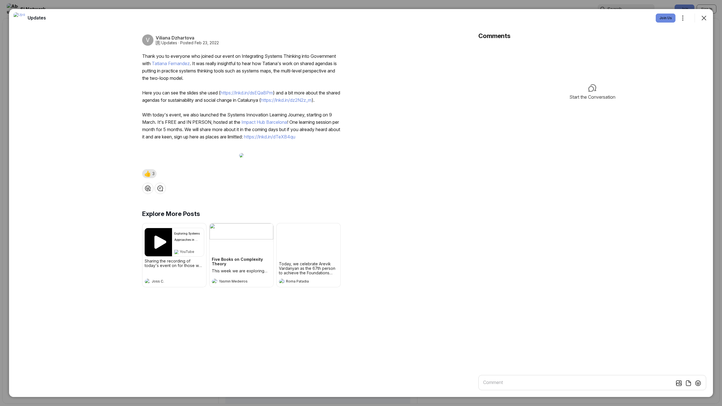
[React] (147, 188)
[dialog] (361, 203)
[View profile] (147, 281)
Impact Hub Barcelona (264, 122)
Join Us (665, 18)
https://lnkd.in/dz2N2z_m (286, 100)
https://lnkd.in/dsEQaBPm (247, 93)
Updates (169, 43)
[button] (149, 173)
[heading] (169, 282)
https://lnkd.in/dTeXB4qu (269, 137)
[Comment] (160, 188)
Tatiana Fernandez (171, 63)
